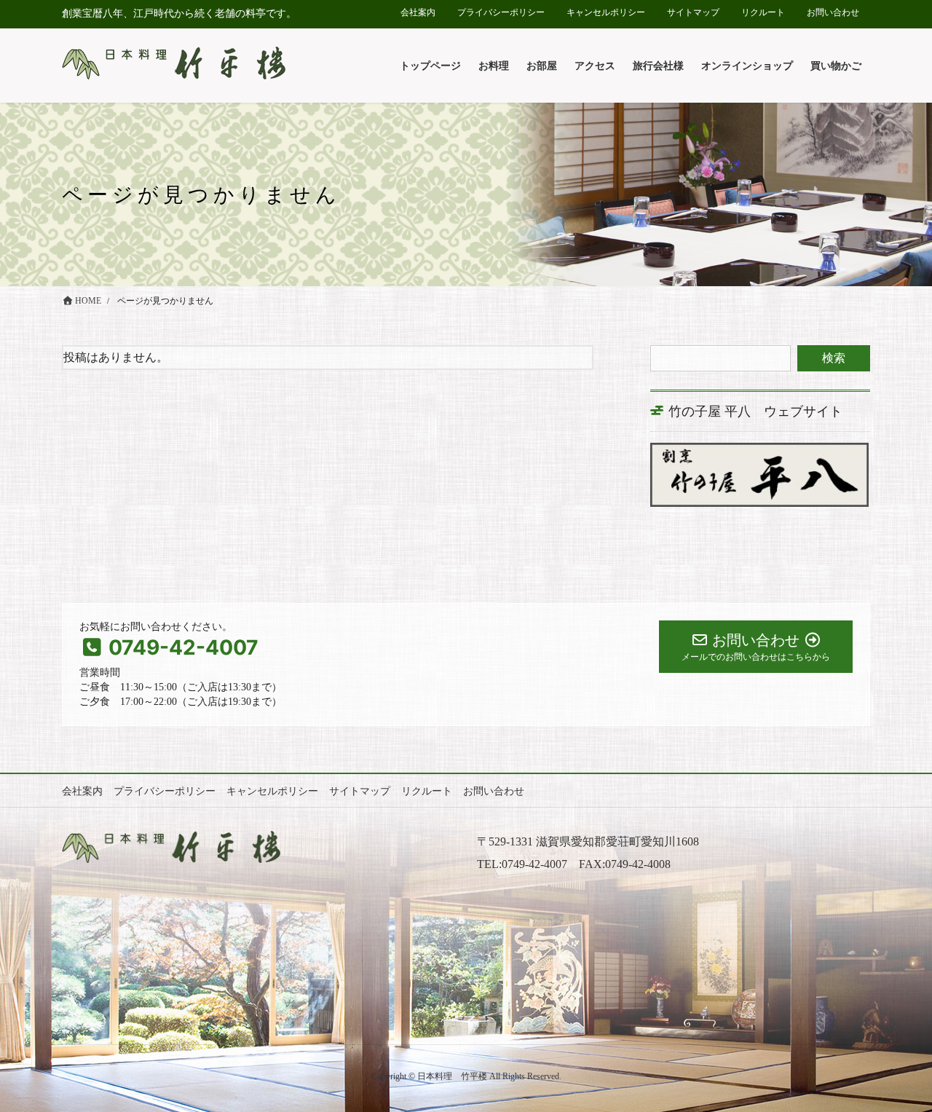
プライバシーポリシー (501, 12)
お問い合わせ (833, 12)
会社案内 (417, 12)
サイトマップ (693, 12)
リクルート (763, 12)
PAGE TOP (895, 1066)
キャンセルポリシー (605, 12)
